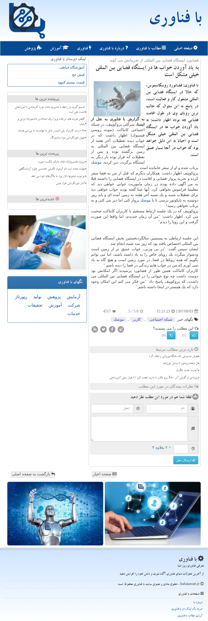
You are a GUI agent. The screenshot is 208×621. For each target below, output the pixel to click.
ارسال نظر (184, 460)
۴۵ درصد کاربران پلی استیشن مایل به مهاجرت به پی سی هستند (51, 131)
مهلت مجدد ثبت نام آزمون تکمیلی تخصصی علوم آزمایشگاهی (51, 169)
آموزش (56, 48)
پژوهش (30, 48)
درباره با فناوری (112, 48)
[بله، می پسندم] (194, 335)
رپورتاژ (21, 296)
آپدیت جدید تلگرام (187, 370)
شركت (74, 305)
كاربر (137, 319)
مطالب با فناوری (149, 48)
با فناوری (175, 20)
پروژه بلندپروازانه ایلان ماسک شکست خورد (61, 162)
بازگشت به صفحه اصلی (31, 474)
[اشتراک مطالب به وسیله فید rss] (95, 329)
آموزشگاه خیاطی (71, 67)
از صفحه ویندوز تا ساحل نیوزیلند (180, 363)
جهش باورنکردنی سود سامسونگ (67, 138)
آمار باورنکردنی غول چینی (70, 183)
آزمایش (73, 296)
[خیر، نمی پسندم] (171, 335)
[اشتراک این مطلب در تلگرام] (121, 329)
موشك (96, 162)
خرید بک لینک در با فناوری (186, 609)
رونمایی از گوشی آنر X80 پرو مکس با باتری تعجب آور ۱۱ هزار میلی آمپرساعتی (153, 378)
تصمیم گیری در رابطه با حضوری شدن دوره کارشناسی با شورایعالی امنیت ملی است (50, 110)
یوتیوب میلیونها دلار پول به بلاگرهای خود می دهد (58, 176)
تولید (37, 296)
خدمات (73, 313)
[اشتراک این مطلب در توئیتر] (103, 329)
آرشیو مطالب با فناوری (189, 616)
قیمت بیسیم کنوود (71, 82)
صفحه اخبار (102, 474)
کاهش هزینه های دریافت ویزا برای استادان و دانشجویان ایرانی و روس (51, 122)
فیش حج (78, 75)
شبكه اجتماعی (161, 319)
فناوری (83, 48)
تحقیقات (35, 305)
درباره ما (197, 602)
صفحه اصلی (183, 48)
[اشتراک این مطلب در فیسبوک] (112, 329)
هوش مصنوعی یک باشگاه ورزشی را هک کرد (173, 356)
